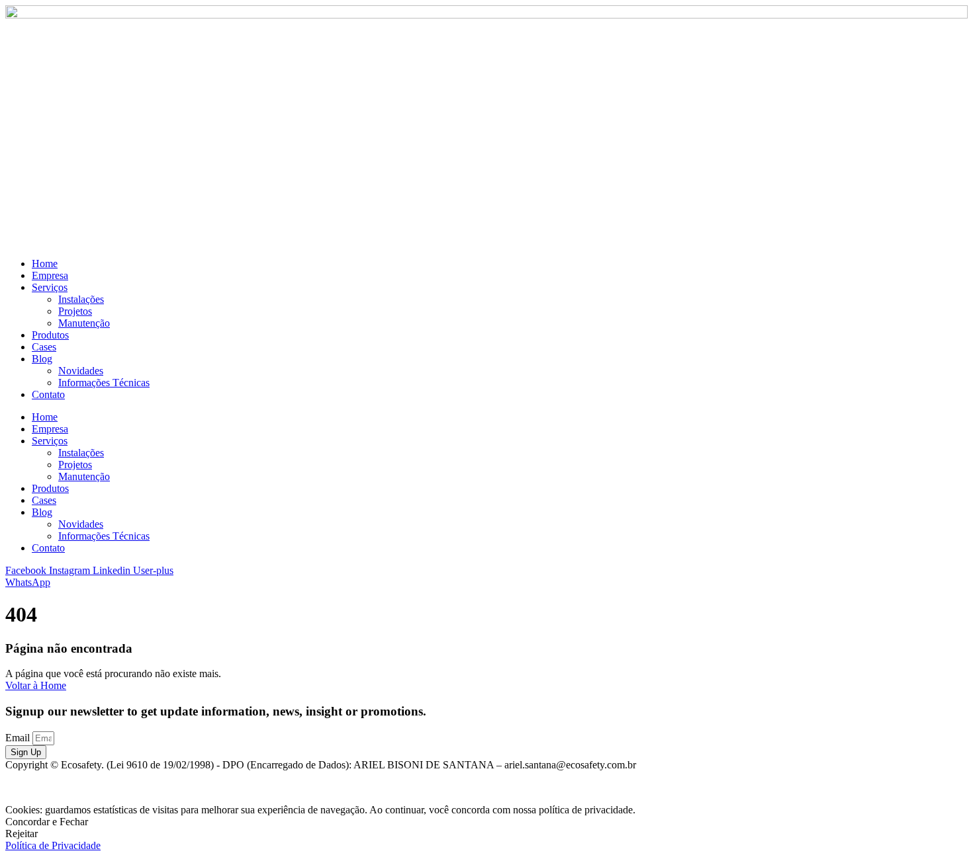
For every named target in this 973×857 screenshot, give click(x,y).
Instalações (81, 299)
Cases (44, 346)
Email (18, 737)
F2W (956, 787)
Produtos (50, 335)
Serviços (50, 287)
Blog (42, 358)
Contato (48, 394)
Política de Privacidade (53, 845)
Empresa (50, 275)
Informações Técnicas (104, 382)
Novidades (80, 370)
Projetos (75, 311)
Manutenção (84, 323)
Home (45, 263)
